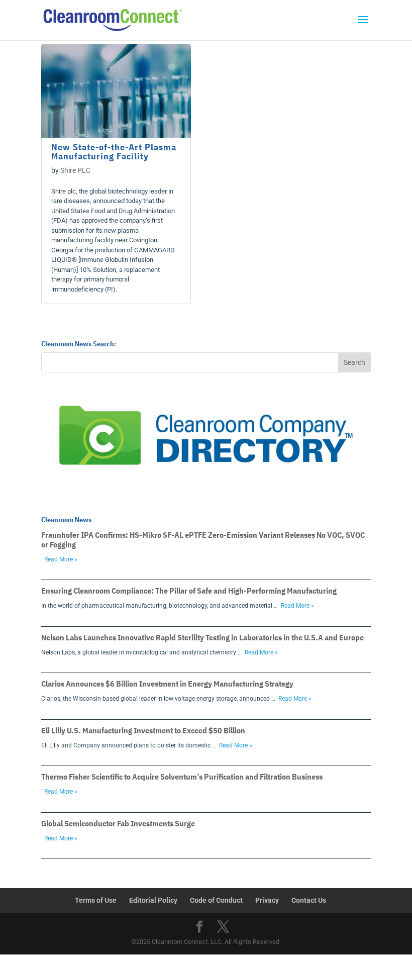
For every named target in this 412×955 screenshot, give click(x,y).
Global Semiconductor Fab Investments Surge (118, 823)
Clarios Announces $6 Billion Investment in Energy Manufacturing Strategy (167, 684)
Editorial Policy (153, 900)
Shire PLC (75, 170)
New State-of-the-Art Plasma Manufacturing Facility (113, 151)
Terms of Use (96, 900)
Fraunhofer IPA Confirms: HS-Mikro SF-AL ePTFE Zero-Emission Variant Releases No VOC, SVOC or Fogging (203, 539)
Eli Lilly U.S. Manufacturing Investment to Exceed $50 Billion (143, 730)
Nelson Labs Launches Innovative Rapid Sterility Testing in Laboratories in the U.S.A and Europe (202, 637)
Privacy (267, 900)
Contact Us (308, 900)
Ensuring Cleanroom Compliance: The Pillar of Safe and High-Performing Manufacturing (189, 591)
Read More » (60, 559)
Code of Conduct (216, 900)
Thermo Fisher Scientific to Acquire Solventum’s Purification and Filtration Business (182, 777)
